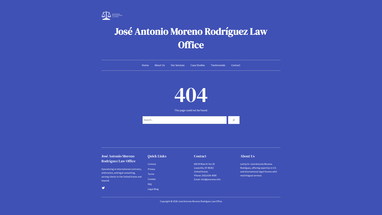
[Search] (233, 120)
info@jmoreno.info (211, 179)
